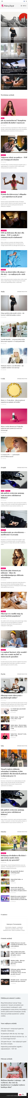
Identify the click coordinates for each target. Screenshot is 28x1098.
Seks (3, 118)
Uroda (3, 379)
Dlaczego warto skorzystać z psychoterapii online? (11, 696)
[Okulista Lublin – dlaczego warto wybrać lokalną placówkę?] (5, 961)
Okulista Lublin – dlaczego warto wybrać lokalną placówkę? (18, 962)
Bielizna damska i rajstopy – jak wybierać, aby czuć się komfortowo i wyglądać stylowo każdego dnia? (13, 1083)
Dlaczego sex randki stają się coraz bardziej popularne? (12, 614)
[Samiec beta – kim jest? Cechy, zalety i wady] (5, 734)
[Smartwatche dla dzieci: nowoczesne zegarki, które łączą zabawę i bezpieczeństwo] (5, 888)
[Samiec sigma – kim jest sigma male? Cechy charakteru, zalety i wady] (5, 725)
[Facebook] (24, 1)
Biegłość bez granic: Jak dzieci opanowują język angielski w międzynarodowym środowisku (19, 897)
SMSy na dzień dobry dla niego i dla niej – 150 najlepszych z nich (13, 273)
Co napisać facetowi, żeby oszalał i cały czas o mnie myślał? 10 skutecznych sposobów (14, 654)
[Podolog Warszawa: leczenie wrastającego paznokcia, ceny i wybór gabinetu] (14, 23)
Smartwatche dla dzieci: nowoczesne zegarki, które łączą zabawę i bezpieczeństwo (19, 889)
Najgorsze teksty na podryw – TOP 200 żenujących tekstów (14, 158)
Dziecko (3, 832)
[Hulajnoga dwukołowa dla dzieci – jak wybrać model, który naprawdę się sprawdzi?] (14, 843)
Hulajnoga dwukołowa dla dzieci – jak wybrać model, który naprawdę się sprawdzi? (14, 857)
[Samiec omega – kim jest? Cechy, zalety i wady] (5, 717)
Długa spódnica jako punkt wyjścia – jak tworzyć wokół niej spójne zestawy (18, 953)
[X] (26, 1)
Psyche (3, 674)
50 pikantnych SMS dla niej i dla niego (12, 1033)
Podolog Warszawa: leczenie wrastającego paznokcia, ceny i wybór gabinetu (19, 944)
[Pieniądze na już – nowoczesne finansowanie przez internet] (5, 980)
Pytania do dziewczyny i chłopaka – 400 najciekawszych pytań (13, 195)
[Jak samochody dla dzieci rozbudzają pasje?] (5, 871)
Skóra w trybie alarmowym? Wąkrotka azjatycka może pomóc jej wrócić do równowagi (12, 428)
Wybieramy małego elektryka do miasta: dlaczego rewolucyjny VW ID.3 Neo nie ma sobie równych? (18, 972)
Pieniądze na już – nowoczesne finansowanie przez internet (19, 980)
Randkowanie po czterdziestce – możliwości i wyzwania (13, 533)
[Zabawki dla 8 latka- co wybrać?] (5, 879)
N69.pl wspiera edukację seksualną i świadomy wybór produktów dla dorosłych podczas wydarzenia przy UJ (14, 772)
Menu (24, 6)
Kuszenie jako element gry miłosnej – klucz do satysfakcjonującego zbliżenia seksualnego (12, 573)
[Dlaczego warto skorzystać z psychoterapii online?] (14, 685)
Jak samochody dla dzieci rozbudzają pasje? (17, 871)
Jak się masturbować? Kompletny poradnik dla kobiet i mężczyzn (13, 121)
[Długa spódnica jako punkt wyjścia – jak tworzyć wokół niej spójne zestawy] (14, 39)
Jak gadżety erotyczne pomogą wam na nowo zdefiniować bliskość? (12, 495)
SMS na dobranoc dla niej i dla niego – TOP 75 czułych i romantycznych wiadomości (12, 235)
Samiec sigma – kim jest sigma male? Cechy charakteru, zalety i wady (19, 726)
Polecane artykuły (6, 1059)
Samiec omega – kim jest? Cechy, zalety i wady (17, 717)
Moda (3, 291)
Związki (3, 155)
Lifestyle (4, 230)
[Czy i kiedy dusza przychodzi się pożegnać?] (5, 709)
